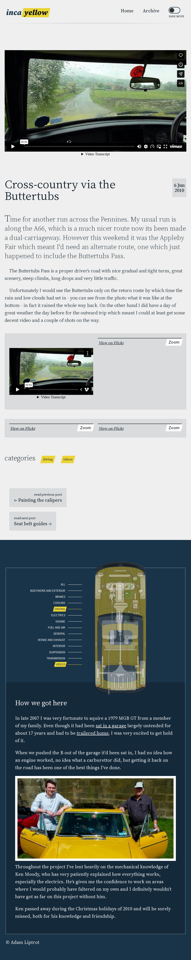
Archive (151, 10)
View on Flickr (111, 343)
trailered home (92, 733)
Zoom (174, 342)
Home (127, 10)
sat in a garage (111, 725)
